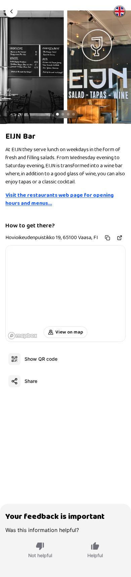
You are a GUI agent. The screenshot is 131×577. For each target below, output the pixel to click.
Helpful (95, 555)
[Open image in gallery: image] (65, 67)
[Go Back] (11, 11)
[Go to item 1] (57, 114)
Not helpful (40, 555)
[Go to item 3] (68, 114)
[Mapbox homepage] (22, 336)
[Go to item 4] (73, 114)
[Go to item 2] (62, 114)
